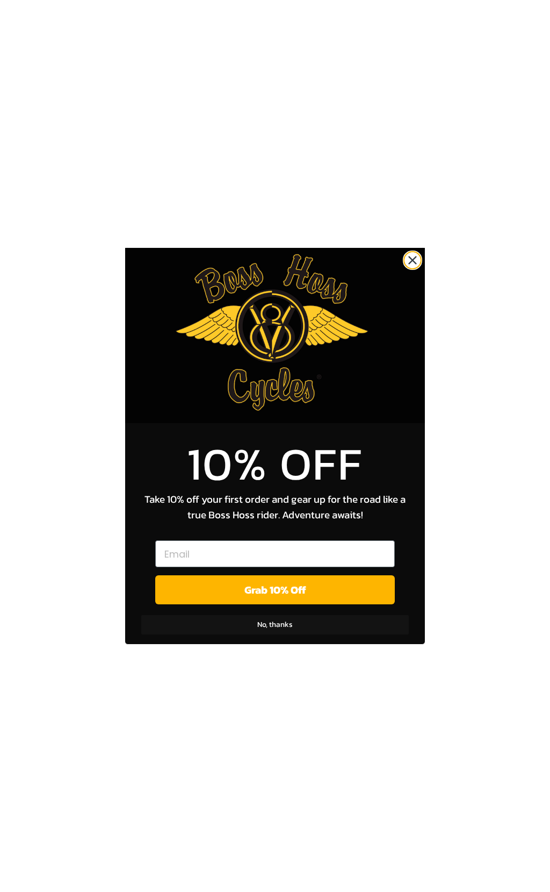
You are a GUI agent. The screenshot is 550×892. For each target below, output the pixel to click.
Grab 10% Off (275, 590)
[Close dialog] (412, 260)
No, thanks (275, 624)
